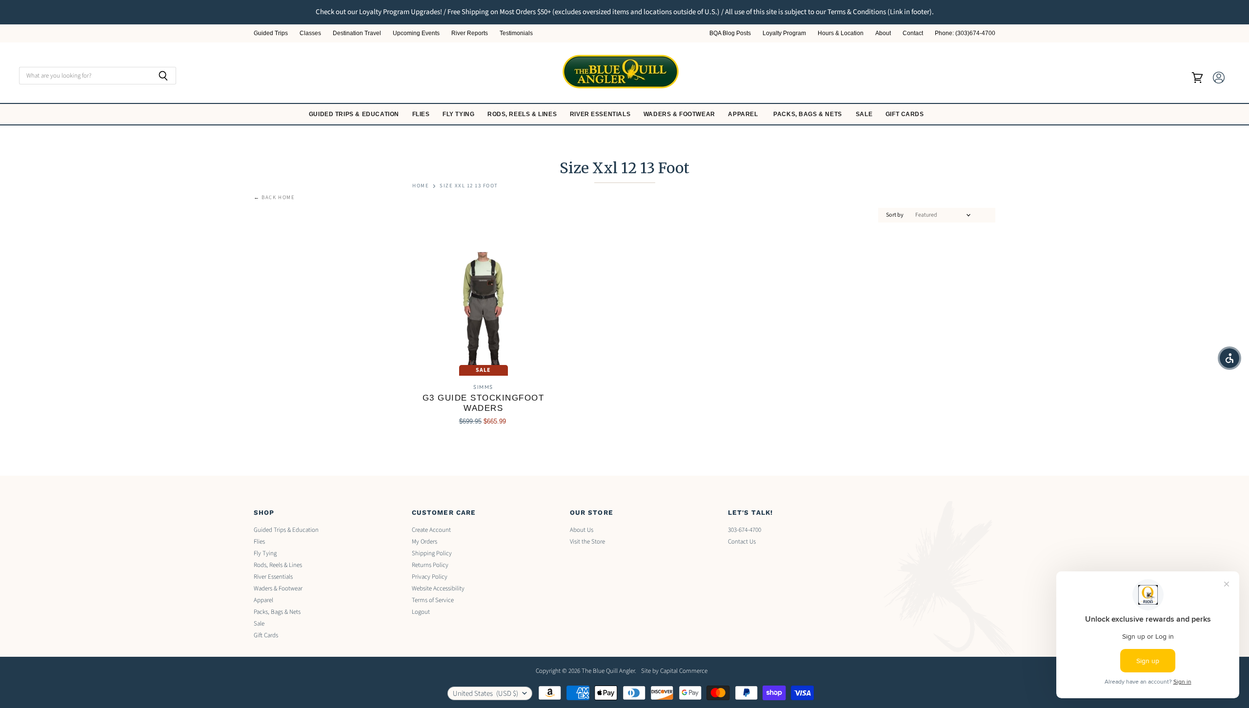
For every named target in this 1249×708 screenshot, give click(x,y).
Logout (421, 611)
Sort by (895, 215)
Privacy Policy (429, 576)
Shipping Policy (432, 553)
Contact (913, 33)
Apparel (744, 114)
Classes (310, 33)
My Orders (424, 541)
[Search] (163, 75)
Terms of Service (433, 600)
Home (420, 186)
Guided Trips (271, 33)
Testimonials (516, 33)
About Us (581, 530)
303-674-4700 (744, 530)
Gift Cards (906, 114)
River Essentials (601, 114)
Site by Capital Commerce (674, 671)
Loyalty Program (784, 33)
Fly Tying (459, 114)
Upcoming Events (416, 33)
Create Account (431, 530)
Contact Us (742, 541)
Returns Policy (430, 565)
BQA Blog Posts (730, 33)
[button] (1229, 358)
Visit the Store (587, 541)
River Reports (469, 33)
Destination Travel (357, 33)
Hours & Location (841, 33)
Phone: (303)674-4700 (965, 33)
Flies (422, 114)
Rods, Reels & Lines (523, 114)
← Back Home (274, 198)
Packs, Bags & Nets (807, 114)
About (883, 33)
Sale (865, 114)
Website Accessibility (438, 588)
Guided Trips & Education (355, 114)
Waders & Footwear (680, 114)
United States (485, 693)
